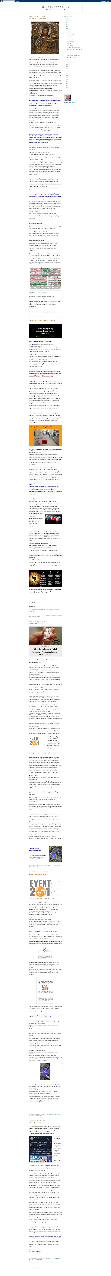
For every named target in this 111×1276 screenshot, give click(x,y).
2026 (67, 18)
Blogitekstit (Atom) (36, 1268)
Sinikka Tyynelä (70, 102)
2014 (67, 75)
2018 (67, 66)
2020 (67, 31)
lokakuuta (69, 37)
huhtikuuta (70, 43)
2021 (67, 29)
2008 (67, 88)
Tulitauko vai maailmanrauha (37, 18)
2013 (67, 77)
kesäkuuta (69, 39)
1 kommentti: (35, 866)
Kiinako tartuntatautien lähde (37, 874)
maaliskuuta (70, 45)
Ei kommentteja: (36, 616)
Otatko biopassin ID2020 (36, 623)
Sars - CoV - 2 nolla (35, 1123)
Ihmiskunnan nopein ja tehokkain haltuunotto (42, 320)
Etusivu (45, 1265)
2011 (67, 81)
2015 (67, 73)
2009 (67, 85)
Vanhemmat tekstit (58, 1265)
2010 (67, 83)
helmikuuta (70, 60)
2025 (67, 20)
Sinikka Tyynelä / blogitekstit (55, 8)
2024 (67, 22)
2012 (67, 79)
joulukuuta (70, 32)
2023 (67, 24)
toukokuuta (70, 41)
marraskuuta (70, 35)
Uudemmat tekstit (32, 1265)
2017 (67, 69)
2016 (67, 71)
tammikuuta (70, 62)
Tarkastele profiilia (70, 104)
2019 (67, 64)
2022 (67, 26)
